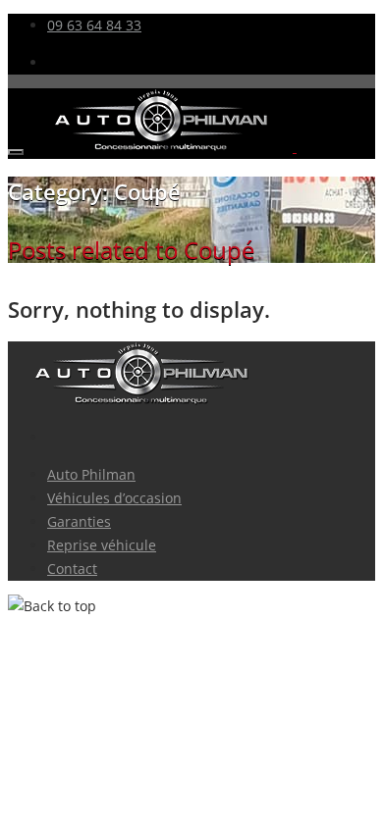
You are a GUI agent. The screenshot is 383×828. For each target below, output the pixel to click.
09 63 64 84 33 (94, 25)
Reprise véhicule (101, 545)
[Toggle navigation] (16, 152)
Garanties (79, 521)
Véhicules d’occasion (114, 498)
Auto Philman (91, 474)
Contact (72, 568)
